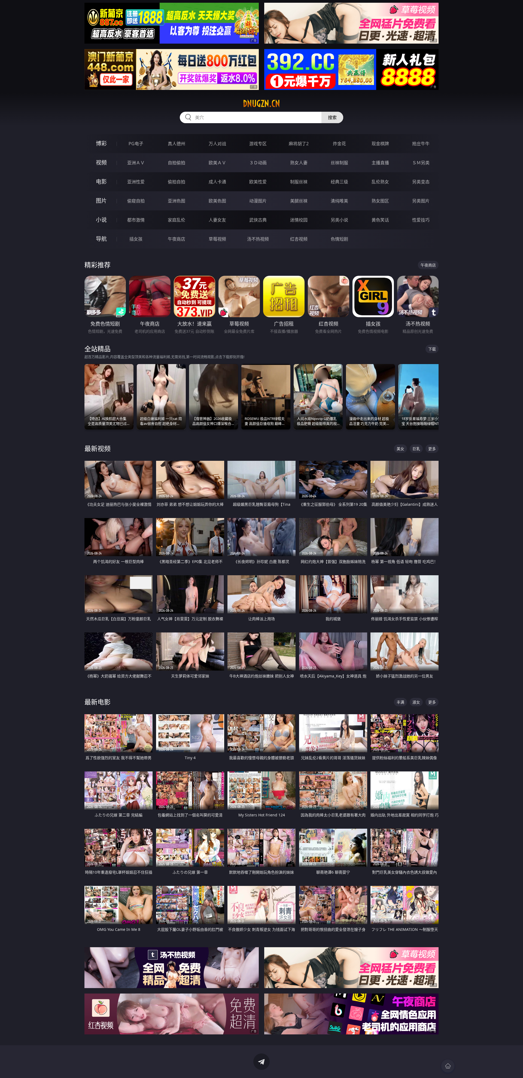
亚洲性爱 (136, 182)
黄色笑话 (380, 220)
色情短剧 (339, 239)
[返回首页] (447, 1066)
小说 (101, 219)
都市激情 (136, 220)
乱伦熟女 (380, 182)
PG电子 (136, 144)
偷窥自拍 (136, 201)
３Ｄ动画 (258, 163)
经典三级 (339, 182)
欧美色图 (217, 201)
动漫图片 (258, 201)
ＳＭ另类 (421, 163)
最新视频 (97, 448)
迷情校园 (299, 220)
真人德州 (176, 144)
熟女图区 (380, 201)
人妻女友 (217, 220)
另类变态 (421, 182)
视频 (101, 162)
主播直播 (380, 163)
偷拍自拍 (176, 182)
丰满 (400, 702)
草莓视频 (217, 239)
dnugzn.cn (261, 103)
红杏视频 (299, 239)
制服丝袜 (299, 182)
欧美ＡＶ (217, 163)
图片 (101, 200)
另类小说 (339, 220)
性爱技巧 (421, 220)
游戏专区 (258, 144)
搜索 (332, 117)
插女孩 (135, 239)
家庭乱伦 (176, 220)
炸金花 (339, 144)
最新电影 (97, 701)
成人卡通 (217, 182)
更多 (432, 448)
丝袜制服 (339, 163)
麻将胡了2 (299, 144)
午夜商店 (176, 239)
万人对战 (217, 144)
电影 (101, 181)
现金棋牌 (380, 144)
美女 (400, 448)
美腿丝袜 (299, 201)
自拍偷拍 (176, 163)
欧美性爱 (258, 182)
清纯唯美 (339, 201)
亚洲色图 (176, 201)
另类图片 (421, 201)
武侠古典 (258, 220)
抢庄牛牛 (421, 144)
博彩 (101, 143)
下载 (432, 349)
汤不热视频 (258, 239)
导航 (101, 239)
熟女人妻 (299, 163)
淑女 (416, 702)
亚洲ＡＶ (136, 163)
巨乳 (416, 448)
